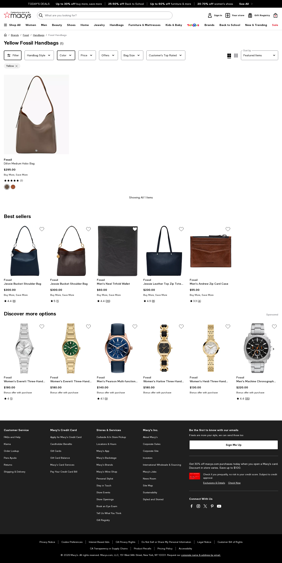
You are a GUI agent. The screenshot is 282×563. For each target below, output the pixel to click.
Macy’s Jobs (149, 471)
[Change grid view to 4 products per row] (229, 56)
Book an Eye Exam (106, 506)
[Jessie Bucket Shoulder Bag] (25, 250)
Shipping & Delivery (14, 471)
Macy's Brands (104, 465)
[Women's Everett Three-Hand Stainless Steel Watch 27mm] (25, 348)
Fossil (26, 35)
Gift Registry (103, 520)
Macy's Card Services (62, 465)
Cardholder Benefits (61, 444)
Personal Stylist (104, 478)
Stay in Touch (103, 485)
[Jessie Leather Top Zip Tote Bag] (164, 250)
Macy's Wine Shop (106, 471)
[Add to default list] (42, 229)
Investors (147, 458)
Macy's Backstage (106, 458)
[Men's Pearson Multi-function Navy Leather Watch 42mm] (118, 348)
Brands (15, 35)
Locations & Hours (106, 444)
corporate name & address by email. (201, 555)
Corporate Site (150, 451)
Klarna (7, 444)
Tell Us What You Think (108, 513)
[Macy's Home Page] (17, 15)
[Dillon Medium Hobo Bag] (36, 114)
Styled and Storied (153, 499)
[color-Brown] (13, 187)
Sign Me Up (234, 444)
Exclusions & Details (214, 483)
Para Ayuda (10, 458)
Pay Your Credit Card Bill (63, 471)
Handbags (38, 35)
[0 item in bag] (275, 15)
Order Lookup (11, 451)
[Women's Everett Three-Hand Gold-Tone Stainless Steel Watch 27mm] (71, 348)
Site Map (148, 485)
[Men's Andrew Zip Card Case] (211, 250)
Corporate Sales (151, 444)
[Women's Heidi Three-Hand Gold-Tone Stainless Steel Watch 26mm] (211, 348)
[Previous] (8, 114)
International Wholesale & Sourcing (162, 465)
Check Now (234, 483)
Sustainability (150, 492)
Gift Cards (55, 451)
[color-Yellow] (7, 187)
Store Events (103, 492)
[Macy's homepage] (6, 35)
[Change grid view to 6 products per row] (236, 55)
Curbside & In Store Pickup (111, 437)
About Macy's (150, 437)
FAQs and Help (12, 437)
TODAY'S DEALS (39, 3)
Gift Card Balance (60, 458)
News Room (149, 478)
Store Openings (105, 499)
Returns (8, 465)
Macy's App (102, 451)
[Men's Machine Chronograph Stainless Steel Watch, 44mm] (257, 348)
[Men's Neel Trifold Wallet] (118, 250)
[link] (36, 174)
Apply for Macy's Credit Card (66, 437)
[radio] (7, 187)
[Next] (64, 114)
